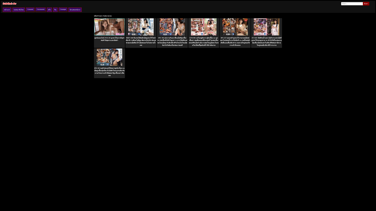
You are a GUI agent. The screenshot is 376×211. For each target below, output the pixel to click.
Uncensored (40, 9)
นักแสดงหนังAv (75, 10)
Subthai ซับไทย (19, 10)
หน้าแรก (7, 10)
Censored (30, 9)
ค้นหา (366, 3)
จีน (55, 10)
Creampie (63, 9)
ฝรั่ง (49, 10)
